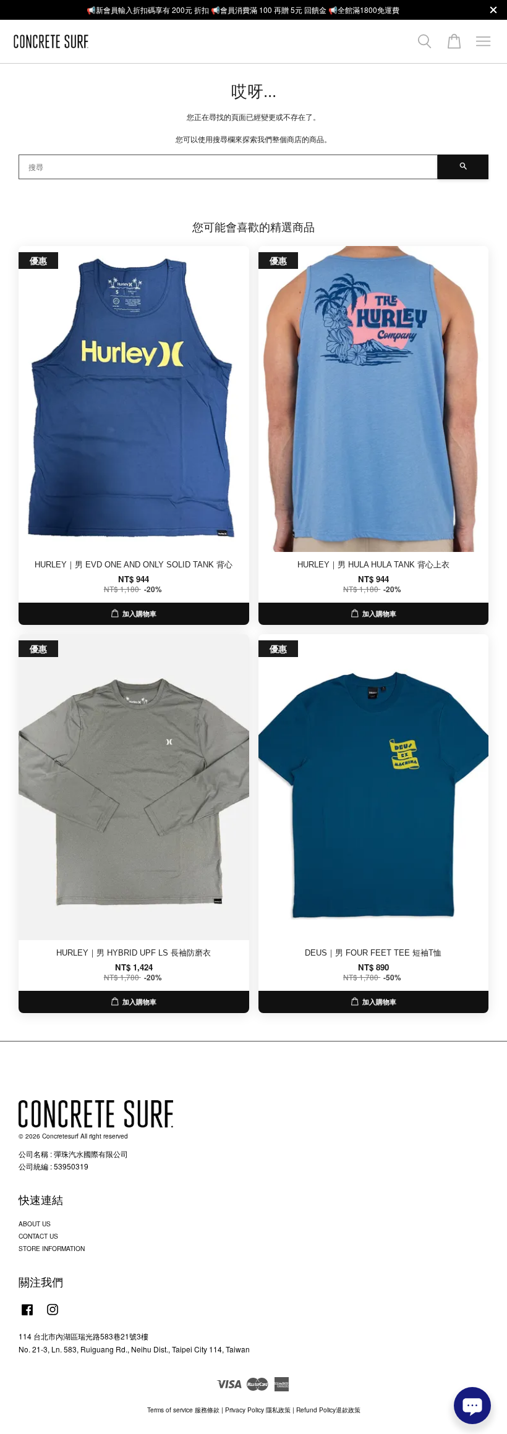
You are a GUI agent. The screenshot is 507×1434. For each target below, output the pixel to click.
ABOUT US (35, 1223)
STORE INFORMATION (52, 1248)
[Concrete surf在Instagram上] (52, 1315)
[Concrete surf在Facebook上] (27, 1315)
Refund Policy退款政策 (328, 1409)
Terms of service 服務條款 (183, 1409)
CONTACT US (38, 1236)
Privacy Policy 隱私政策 (258, 1409)
